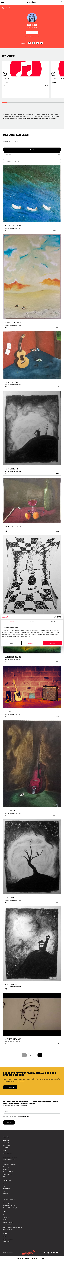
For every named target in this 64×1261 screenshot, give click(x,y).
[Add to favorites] (5, 85)
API (4, 1176)
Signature (5, 1193)
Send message (32, 36)
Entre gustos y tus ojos (16, 526)
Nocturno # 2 (11, 897)
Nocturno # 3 (11, 984)
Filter (32, 150)
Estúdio (8, 711)
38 (58, 902)
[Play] (5, 74)
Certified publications (8, 1172)
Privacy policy (6, 1217)
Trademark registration (9, 1159)
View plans (10, 1087)
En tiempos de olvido (15, 811)
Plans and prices (7, 1203)
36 (58, 989)
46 (55, 230)
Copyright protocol (8, 1222)
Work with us (6, 1241)
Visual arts (6, 141)
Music (16, 141)
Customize (31, 643)
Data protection (7, 1224)
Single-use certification (9, 1205)
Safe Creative (6, 1142)
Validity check (6, 1169)
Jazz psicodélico (13, 657)
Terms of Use (6, 1214)
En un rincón (11, 382)
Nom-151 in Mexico (8, 1229)
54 (58, 661)
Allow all (52, 643)
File (4, 1196)
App (4, 1191)
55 (47, 85)
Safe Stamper (6, 1145)
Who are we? (6, 1140)
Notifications (6, 1188)
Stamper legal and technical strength (12, 1227)
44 (58, 473)
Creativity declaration (8, 1162)
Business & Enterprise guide (10, 1208)
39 (58, 531)
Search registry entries (9, 1167)
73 (58, 387)
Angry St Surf (9, 79)
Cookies (5, 1219)
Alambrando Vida (13, 1039)
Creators (5, 1147)
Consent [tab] (11, 621)
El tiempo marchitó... (15, 322)
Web (4, 1183)
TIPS (4, 1150)
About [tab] (53, 621)
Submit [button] (9, 1122)
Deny (11, 643)
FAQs (4, 1236)
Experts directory (7, 1174)
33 (58, 327)
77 (55, 815)
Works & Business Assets (10, 1157)
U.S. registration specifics (9, 1164)
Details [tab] (32, 621)
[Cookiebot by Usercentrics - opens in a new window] (55, 617)
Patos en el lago (13, 225)
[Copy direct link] (41, 43)
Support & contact (8, 1239)
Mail (4, 1186)
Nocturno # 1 (11, 469)
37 (58, 716)
